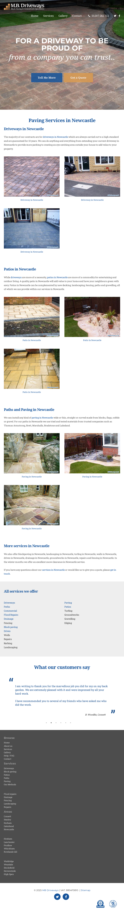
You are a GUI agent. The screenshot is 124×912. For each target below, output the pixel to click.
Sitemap (85, 890)
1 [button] (46, 722)
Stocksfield (9, 867)
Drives (7, 631)
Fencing (8, 800)
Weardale (8, 864)
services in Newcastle (53, 569)
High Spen (9, 874)
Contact (77, 15)
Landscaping (10, 803)
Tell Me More (47, 77)
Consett (7, 816)
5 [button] (65, 722)
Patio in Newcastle (32, 340)
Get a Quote (78, 77)
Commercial (10, 610)
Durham (8, 823)
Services (48, 15)
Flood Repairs (11, 614)
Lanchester (9, 842)
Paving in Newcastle (32, 476)
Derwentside (10, 871)
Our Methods (10, 784)
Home (34, 15)
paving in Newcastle (42, 417)
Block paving (11, 627)
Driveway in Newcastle (32, 200)
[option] (62, 697)
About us (8, 746)
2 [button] (51, 722)
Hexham (8, 838)
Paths (7, 606)
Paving (68, 602)
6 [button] (70, 722)
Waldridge (9, 861)
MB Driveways (50, 890)
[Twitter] (115, 16)
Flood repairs (10, 794)
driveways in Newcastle (55, 136)
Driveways (9, 602)
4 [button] (60, 722)
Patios (67, 606)
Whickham (9, 848)
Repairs (7, 807)
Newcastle (9, 829)
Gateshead (9, 826)
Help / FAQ (9, 755)
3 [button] (56, 722)
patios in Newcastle (57, 277)
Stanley (7, 819)
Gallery (62, 15)
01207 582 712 (100, 15)
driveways (16, 277)
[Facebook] (121, 16)
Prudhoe (8, 845)
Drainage (8, 618)
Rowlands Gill (10, 851)
